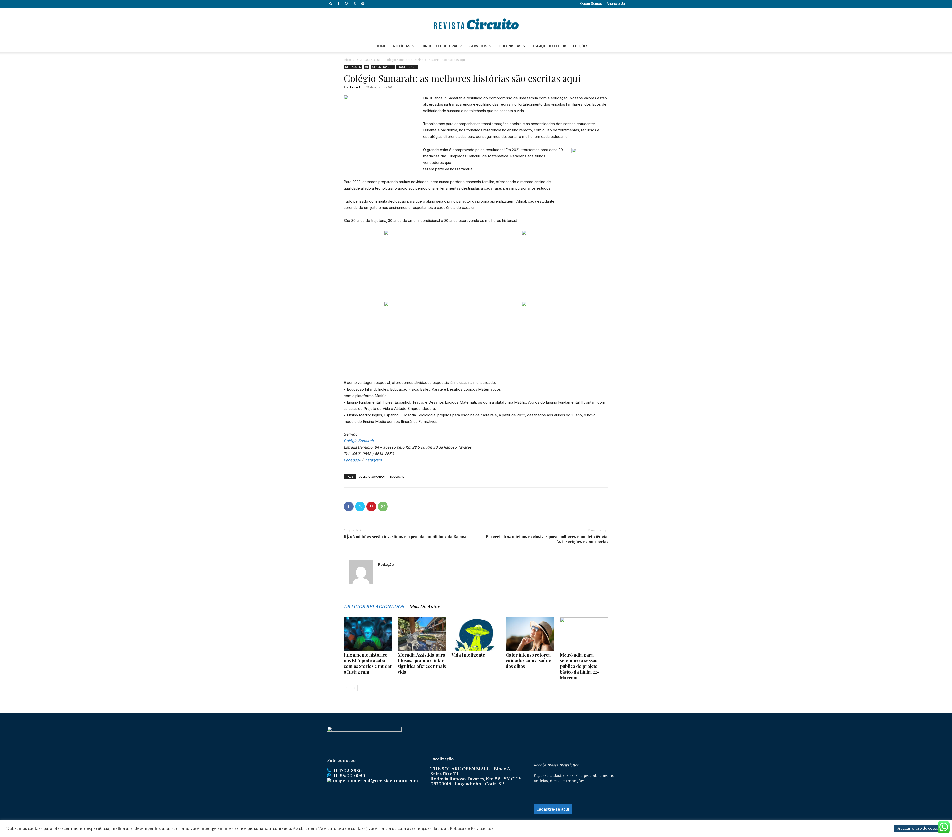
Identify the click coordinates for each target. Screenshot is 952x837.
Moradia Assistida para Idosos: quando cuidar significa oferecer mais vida (422, 663)
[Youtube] (363, 3)
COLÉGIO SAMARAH (372, 476)
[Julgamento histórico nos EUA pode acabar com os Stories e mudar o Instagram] (368, 634)
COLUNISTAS (510, 46)
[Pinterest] (371, 506)
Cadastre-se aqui (552, 809)
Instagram (373, 460)
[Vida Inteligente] (476, 634)
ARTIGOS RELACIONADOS (374, 606)
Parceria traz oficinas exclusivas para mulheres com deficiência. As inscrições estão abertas (547, 539)
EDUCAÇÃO (397, 476)
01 (379, 60)
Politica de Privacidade (472, 828)
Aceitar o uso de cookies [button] (920, 828)
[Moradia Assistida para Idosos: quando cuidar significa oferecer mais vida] (422, 634)
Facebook (352, 460)
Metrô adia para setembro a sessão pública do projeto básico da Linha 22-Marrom (579, 666)
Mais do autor (424, 606)
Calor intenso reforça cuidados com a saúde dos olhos (528, 660)
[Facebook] (338, 3)
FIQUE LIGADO (407, 66)
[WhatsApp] (383, 506)
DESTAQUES (364, 60)
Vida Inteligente (468, 655)
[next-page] (355, 688)
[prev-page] (347, 688)
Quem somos (591, 3)
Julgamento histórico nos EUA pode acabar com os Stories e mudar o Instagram (368, 663)
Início (347, 60)
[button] (331, 3)
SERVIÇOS (478, 46)
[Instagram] (346, 3)
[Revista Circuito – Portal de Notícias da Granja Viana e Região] (476, 24)
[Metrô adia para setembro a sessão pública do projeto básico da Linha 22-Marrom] (584, 634)
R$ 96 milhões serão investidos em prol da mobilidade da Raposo (406, 536)
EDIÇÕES (581, 46)
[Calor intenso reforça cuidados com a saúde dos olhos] (530, 634)
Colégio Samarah (359, 440)
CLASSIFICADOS (382, 66)
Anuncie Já (616, 3)
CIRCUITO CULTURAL (439, 46)
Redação (356, 87)
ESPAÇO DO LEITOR (549, 46)
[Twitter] (354, 3)
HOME (381, 46)
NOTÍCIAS (401, 46)
